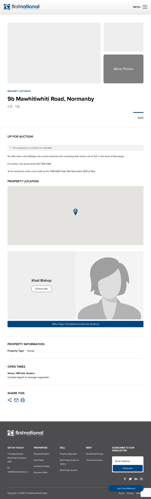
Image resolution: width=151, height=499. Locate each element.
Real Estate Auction (69, 470)
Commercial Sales (42, 466)
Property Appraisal (68, 453)
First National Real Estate (36, 493)
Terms (121, 493)
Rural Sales (39, 460)
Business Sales (41, 472)
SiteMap (139, 493)
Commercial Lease (94, 460)
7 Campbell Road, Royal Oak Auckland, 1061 (17, 457)
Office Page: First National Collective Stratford (75, 324)
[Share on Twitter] (10, 400)
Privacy (130, 493)
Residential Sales (41, 453)
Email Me (43, 289)
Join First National (126, 488)
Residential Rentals (94, 453)
